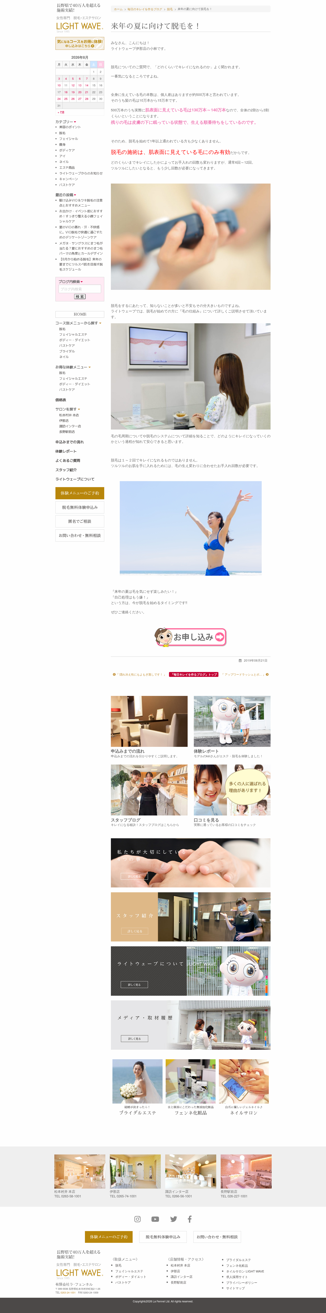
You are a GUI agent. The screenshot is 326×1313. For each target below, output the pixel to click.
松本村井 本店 (69, 415)
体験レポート (66, 451)
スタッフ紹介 (66, 469)
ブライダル (67, 351)
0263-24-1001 (68, 1292)
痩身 (62, 144)
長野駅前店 (67, 432)
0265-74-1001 (127, 1196)
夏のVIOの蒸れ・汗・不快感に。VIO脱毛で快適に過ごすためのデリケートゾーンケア (80, 232)
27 (79, 99)
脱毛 (62, 133)
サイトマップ (235, 1288)
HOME (80, 314)
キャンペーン (68, 179)
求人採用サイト (237, 1276)
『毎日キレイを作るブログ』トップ (194, 674)
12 (73, 85)
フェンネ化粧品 (237, 1265)
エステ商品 (67, 167)
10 (59, 85)
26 (73, 99)
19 (73, 92)
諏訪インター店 (70, 426)
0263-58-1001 (71, 1196)
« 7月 (61, 112)
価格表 (60, 399)
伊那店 (64, 420)
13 (79, 85)
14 (86, 85)
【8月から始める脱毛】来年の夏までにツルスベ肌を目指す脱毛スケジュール (81, 264)
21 (86, 92)
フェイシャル (68, 139)
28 (86, 99)
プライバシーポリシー (241, 1282)
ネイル (64, 162)
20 (79, 92)
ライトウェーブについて (74, 479)
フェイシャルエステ (73, 334)
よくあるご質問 (67, 460)
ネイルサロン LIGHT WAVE (245, 1271)
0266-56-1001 (182, 1196)
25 (65, 99)
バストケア (67, 185)
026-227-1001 (237, 1196)
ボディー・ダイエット (74, 340)
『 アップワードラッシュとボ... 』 (243, 674)
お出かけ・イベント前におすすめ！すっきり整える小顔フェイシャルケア (81, 216)
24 (59, 99)
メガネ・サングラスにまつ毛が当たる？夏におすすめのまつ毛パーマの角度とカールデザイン (81, 248)
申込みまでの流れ (69, 442)
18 (65, 92)
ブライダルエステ (238, 1259)
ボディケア (67, 150)
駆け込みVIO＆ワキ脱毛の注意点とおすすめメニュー (80, 203)
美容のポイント (70, 127)
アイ (62, 156)
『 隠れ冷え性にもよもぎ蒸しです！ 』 (141, 674)
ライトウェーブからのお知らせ (81, 173)
